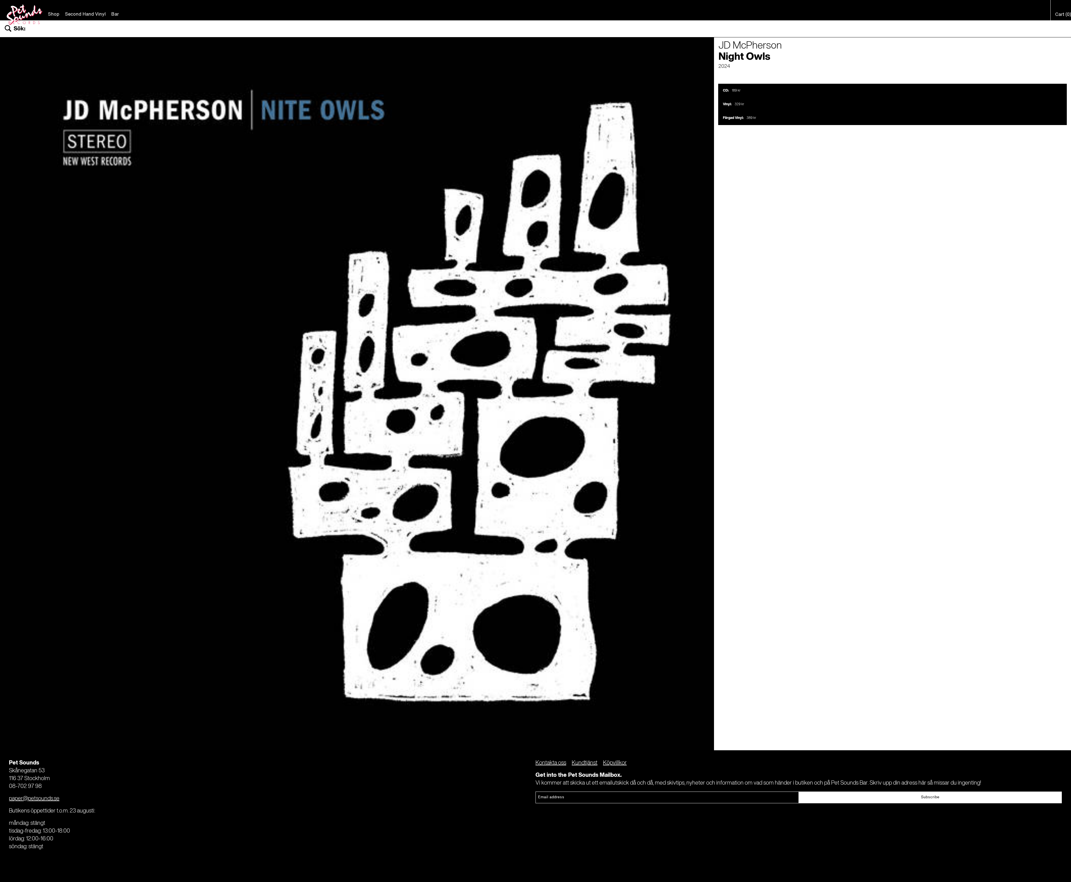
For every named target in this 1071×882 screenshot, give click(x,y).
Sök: (19, 29)
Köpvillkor (615, 763)
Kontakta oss (551, 763)
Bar (115, 14)
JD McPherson (750, 46)
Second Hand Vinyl (85, 14)
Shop (53, 14)
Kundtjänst (584, 763)
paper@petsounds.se (34, 799)
